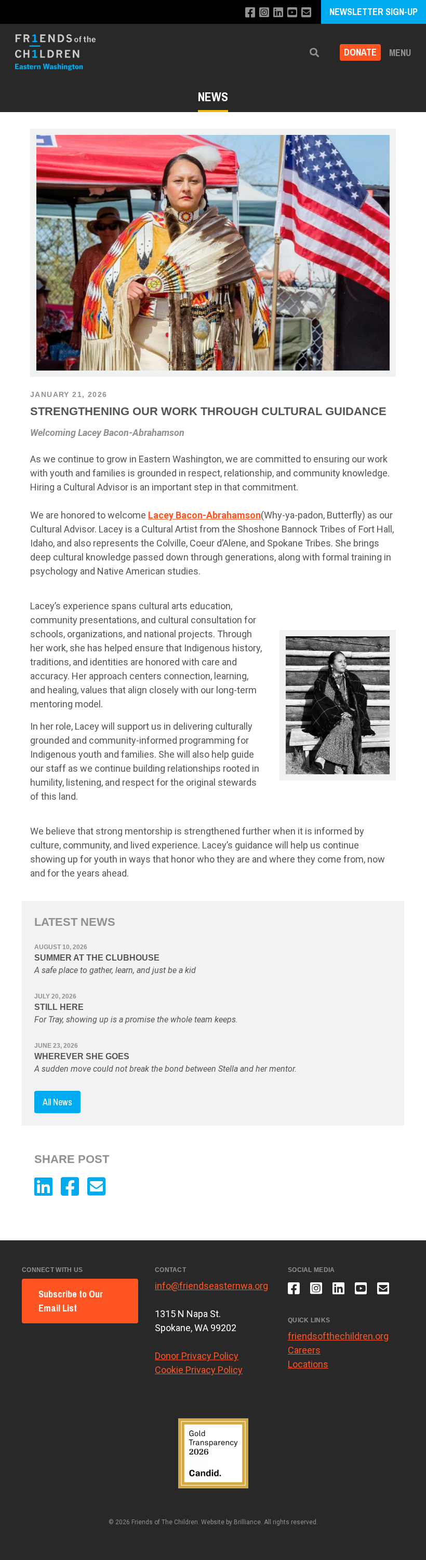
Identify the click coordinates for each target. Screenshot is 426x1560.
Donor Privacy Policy (196, 1355)
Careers (304, 1350)
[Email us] (306, 12)
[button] (314, 53)
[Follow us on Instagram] (264, 12)
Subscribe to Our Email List (70, 1301)
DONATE (360, 52)
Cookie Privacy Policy (199, 1369)
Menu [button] (400, 52)
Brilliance (247, 1522)
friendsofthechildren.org (338, 1336)
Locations (308, 1364)
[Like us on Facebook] (250, 12)
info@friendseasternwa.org (211, 1285)
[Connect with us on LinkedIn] (278, 12)
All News (57, 1102)
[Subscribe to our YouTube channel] (292, 12)
